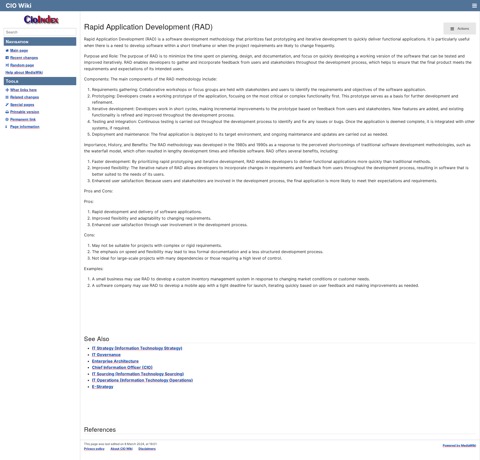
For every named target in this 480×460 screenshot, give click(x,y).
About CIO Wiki (121, 449)
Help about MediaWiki (24, 72)
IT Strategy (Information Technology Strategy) (137, 348)
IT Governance (106, 354)
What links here (23, 89)
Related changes (24, 96)
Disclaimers (147, 449)
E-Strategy (102, 386)
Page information (25, 126)
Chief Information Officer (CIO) (122, 367)
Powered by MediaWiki (459, 445)
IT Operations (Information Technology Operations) (142, 380)
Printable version (24, 111)
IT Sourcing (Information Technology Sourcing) (138, 373)
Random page (22, 64)
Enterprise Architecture (115, 361)
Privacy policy (94, 449)
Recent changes (24, 57)
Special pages (22, 104)
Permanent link (23, 119)
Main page (19, 50)
